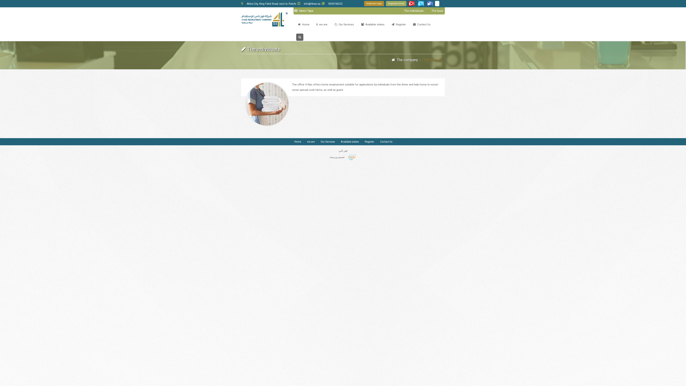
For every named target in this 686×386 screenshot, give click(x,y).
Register (400, 24)
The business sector (432, 10)
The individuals (402, 10)
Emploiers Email (396, 3)
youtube (429, 3)
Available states (374, 24)
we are (322, 24)
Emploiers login (374, 3)
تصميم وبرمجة (337, 157)
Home (304, 24)
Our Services (345, 24)
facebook (411, 3)
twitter (420, 3)
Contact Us (423, 24)
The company (407, 60)
